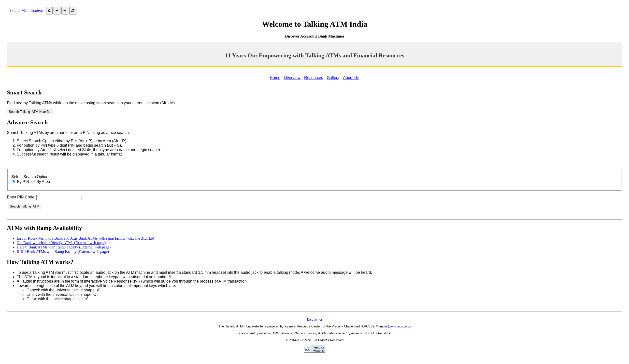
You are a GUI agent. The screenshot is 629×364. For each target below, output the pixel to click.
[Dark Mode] (49, 10)
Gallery (333, 78)
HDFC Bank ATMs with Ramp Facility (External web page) (64, 247)
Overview (292, 78)
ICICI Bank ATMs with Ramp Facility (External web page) (63, 251)
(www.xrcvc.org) (399, 326)
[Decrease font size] (64, 10)
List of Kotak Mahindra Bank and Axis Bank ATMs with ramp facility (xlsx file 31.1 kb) (85, 238)
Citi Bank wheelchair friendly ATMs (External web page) (61, 243)
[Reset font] (72, 10)
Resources (313, 78)
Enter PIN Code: (21, 197)
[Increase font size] (57, 10)
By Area (43, 182)
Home (275, 78)
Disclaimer (314, 319)
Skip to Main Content (26, 10)
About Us (351, 78)
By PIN (23, 182)
